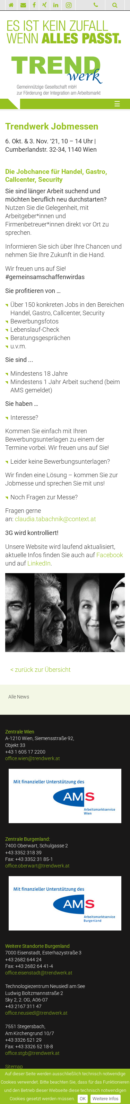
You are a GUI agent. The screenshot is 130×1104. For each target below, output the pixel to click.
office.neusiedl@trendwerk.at (36, 1013)
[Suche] (115, 5)
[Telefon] (96, 5)
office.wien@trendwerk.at (32, 759)
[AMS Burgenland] (65, 903)
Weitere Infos (106, 1098)
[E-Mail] (23, 5)
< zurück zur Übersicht (40, 669)
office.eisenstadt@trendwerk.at (38, 973)
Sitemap (14, 1067)
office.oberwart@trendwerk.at (37, 866)
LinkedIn (39, 563)
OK (83, 1098)
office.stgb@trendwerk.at (32, 1053)
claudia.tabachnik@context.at (55, 519)
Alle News (18, 697)
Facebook (109, 555)
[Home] (11, 5)
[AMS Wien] (65, 796)
